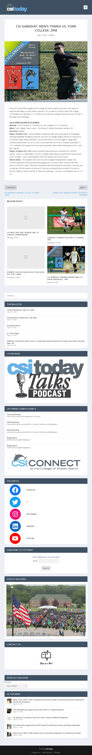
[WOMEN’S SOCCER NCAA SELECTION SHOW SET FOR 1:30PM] (26, 257)
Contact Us (36, 752)
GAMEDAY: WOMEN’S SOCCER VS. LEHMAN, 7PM (65, 238)
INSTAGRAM (31, 514)
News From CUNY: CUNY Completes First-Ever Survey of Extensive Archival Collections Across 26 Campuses (48, 701)
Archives (8, 682)
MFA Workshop (13, 422)
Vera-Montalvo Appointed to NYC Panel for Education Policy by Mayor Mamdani (46, 725)
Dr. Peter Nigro (13, 333)
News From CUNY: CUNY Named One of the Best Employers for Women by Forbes (47, 733)
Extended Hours (13, 325)
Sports (51, 35)
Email (35, 561)
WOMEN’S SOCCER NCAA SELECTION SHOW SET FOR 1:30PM (25, 273)
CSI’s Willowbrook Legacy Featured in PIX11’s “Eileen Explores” (38, 710)
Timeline (57, 752)
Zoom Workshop (14, 414)
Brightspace (12, 438)
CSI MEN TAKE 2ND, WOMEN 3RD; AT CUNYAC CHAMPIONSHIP (23, 233)
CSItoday (49, 749)
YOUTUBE (30, 538)
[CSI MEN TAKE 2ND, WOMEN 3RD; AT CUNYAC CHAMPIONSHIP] (26, 217)
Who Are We (47, 752)
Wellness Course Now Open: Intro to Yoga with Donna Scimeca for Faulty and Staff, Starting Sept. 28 (45, 342)
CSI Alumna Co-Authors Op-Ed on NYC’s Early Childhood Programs (40, 717)
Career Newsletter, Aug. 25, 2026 (20, 310)
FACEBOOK (30, 490)
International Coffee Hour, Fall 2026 (22, 318)
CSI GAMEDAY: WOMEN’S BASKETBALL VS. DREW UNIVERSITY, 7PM (65, 278)
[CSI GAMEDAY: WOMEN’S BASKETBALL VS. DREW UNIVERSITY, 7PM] (66, 260)
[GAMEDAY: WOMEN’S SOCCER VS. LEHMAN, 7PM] (66, 220)
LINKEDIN (30, 526)
